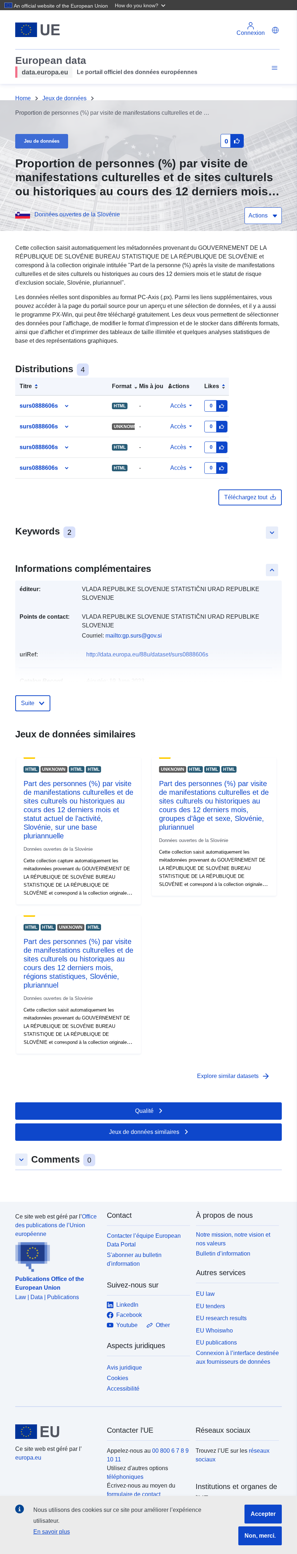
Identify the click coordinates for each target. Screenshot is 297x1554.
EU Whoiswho (214, 1330)
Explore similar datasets (233, 1076)
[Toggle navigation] (273, 68)
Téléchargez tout (245, 497)
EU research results (221, 1318)
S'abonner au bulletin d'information (134, 1259)
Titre (26, 386)
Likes (211, 386)
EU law (205, 1294)
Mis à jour (152, 386)
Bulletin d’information (223, 1253)
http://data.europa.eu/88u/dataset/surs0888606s (147, 654)
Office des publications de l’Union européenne (56, 1225)
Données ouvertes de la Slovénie (77, 214)
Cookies (117, 1378)
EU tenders (210, 1306)
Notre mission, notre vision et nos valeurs (233, 1239)
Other (163, 1325)
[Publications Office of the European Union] (56, 1255)
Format (121, 386)
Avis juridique (124, 1367)
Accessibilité (123, 1389)
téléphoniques (125, 1477)
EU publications (216, 1342)
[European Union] (57, 1431)
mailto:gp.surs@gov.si (133, 635)
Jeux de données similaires (144, 1132)
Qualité (144, 1111)
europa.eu (28, 1458)
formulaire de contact (133, 1494)
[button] (141, 5)
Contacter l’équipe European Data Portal (144, 1240)
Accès (178, 406)
